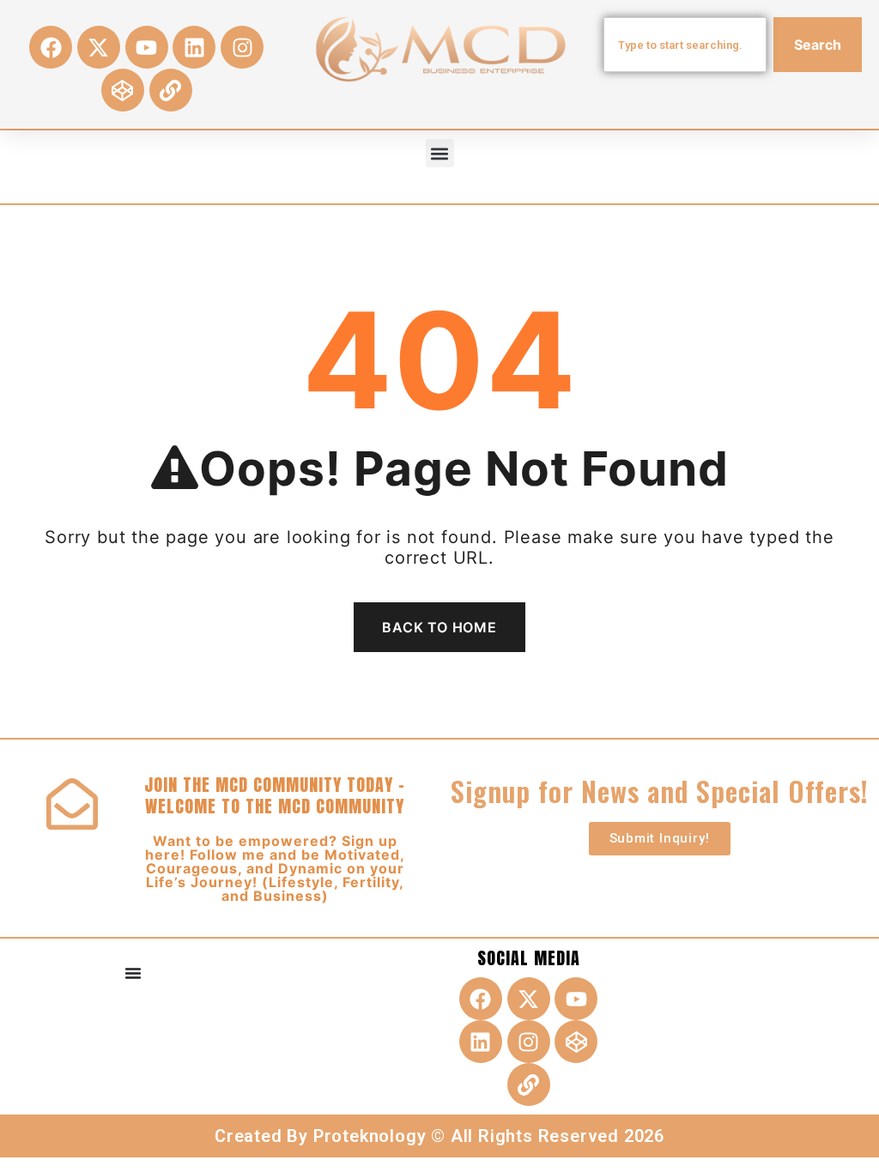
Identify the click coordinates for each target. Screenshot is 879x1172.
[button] (440, 153)
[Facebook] (50, 47)
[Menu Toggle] (133, 973)
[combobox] (685, 44)
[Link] (170, 90)
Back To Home (439, 627)
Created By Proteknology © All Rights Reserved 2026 (439, 1136)
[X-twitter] (98, 47)
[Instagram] (242, 47)
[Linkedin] (194, 47)
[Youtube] (146, 47)
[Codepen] (122, 90)
